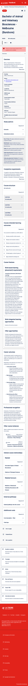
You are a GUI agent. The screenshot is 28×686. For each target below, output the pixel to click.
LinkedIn (17, 615)
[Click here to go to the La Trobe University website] (4, 3)
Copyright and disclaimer (9, 677)
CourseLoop (24, 684)
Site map (6, 656)
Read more (21, 69)
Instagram (23, 615)
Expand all (21, 125)
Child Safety (7, 642)
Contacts (6, 649)
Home (2, 6)
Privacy (6, 670)
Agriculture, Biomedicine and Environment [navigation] (12, 80)
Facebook (5, 615)
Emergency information (9, 635)
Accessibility (7, 663)
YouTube (12, 615)
